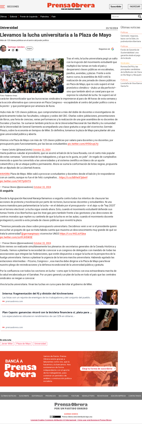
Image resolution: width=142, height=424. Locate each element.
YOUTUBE (75, 396)
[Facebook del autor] (17, 50)
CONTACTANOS (135, 396)
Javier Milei (7, 343)
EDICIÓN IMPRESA (118, 396)
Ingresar (135, 6)
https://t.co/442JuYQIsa (73, 233)
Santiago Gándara (16, 47)
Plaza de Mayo (23, 343)
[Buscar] (140, 16)
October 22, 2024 (41, 149)
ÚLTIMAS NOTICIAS (8, 396)
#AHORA (5, 173)
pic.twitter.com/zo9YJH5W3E (16, 237)
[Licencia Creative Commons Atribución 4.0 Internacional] (55, 417)
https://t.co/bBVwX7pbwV (73, 177)
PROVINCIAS (50, 396)
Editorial (13, 16)
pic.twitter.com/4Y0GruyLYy (83, 143)
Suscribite (116, 6)
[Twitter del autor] (9, 50)
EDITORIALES (37, 396)
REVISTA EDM (102, 396)
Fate (54, 16)
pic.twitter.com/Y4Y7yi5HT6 (15, 181)
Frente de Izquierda (28, 16)
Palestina (44, 16)
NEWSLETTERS (88, 396)
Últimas (3, 16)
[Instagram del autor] (13, 50)
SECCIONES (63, 396)
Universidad (9, 28)
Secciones (13, 6)
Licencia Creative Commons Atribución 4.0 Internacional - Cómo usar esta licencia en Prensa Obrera (71, 420)
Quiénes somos (71, 414)
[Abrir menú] (2, 6)
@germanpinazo (30, 233)
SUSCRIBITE (24, 396)
